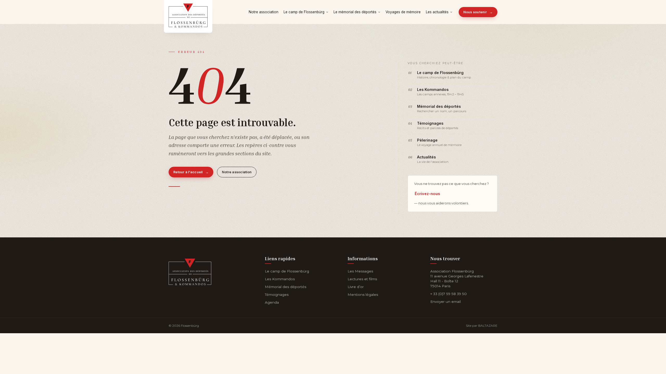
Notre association (263, 12)
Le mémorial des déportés (355, 12)
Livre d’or (356, 287)
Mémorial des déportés (285, 287)
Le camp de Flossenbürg (304, 12)
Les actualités (437, 12)
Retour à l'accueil (191, 172)
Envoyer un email (445, 301)
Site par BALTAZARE (481, 326)
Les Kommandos (280, 279)
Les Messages (360, 271)
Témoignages (277, 294)
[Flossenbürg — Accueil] (188, 12)
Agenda (272, 302)
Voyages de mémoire (403, 12)
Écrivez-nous (427, 193)
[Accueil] (190, 271)
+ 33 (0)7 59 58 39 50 (448, 294)
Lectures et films (362, 279)
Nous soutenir (478, 12)
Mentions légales (363, 294)
